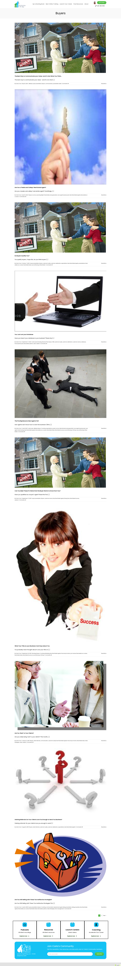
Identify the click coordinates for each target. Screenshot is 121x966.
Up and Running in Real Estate (38, 265)
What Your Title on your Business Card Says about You (32, 646)
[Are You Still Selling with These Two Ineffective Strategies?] (60, 865)
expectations (64, 263)
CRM (53, 342)
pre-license (73, 653)
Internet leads (62, 428)
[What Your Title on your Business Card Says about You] (60, 574)
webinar (16, 500)
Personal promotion (65, 653)
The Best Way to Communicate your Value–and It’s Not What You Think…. (38, 76)
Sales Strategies (51, 908)
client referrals (37, 740)
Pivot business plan (19, 343)
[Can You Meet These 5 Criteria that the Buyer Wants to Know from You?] (60, 462)
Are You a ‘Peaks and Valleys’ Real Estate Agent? (30, 187)
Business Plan (45, 342)
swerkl (24, 955)
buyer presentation (37, 83)
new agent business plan (63, 195)
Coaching (43, 428)
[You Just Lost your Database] (60, 301)
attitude (30, 83)
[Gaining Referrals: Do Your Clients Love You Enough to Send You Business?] (60, 782)
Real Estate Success (59, 430)
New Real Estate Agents (75, 195)
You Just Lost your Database (24, 334)
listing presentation (67, 907)
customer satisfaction (56, 263)
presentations (82, 263)
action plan (34, 342)
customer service (77, 342)
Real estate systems (28, 343)
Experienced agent (58, 907)
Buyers (43, 83)
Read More (103, 83)
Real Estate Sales (27, 265)
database (83, 342)
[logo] (20, 1)
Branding (40, 342)
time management (59, 908)
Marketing (47, 653)
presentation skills (57, 83)
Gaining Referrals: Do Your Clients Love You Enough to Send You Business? (38, 819)
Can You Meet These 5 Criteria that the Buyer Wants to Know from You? (38, 491)
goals (54, 428)
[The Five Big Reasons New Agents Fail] (60, 383)
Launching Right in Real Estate (43, 195)
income (34, 195)
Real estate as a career (41, 430)
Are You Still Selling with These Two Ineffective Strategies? (33, 899)
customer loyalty (47, 263)
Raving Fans (67, 498)
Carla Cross (18, 83)
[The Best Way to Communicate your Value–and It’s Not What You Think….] (60, 48)
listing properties (76, 907)
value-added (36, 343)
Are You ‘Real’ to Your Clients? (24, 733)
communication (49, 83)
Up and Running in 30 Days (70, 430)
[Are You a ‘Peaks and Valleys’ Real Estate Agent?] (60, 136)
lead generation (53, 195)
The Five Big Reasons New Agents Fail (27, 421)
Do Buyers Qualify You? (22, 256)
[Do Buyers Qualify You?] (60, 227)
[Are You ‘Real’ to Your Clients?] (60, 695)
